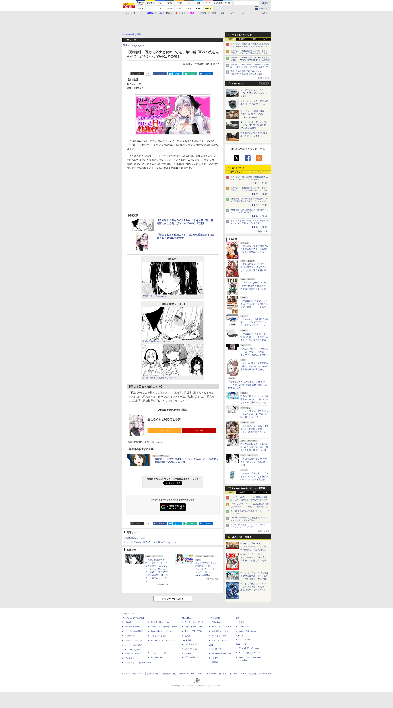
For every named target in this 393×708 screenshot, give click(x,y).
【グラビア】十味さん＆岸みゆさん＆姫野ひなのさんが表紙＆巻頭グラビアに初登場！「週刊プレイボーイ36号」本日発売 (249, 46)
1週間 (253, 39)
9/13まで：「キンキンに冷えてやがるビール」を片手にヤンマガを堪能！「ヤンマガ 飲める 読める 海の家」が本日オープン (254, 578)
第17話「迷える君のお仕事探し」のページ (160, 378)
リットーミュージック (194, 622)
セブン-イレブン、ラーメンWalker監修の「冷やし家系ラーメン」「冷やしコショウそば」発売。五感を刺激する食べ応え (250, 506)
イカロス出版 (214, 618)
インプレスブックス (159, 653)
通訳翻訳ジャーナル (220, 631)
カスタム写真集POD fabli (250, 653)
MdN (211, 645)
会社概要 (222, 674)
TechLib (215, 662)
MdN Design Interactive (221, 653)
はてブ (177, 74)
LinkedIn (208, 74)
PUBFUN (239, 636)
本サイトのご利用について (133, 674)
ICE (237, 618)
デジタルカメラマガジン (135, 653)
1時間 (230, 39)
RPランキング (236, 172)
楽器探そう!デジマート (194, 627)
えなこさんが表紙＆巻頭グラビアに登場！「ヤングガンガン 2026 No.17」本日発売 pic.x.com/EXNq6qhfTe (249, 223)
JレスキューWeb (219, 636)
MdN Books (217, 649)
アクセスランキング (242, 35)
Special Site (238, 83)
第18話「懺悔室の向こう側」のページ (158, 341)
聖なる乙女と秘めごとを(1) (164, 419)
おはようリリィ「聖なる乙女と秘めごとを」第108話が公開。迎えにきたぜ (254, 414)
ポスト (139, 74)
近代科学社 (186, 653)
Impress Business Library (161, 631)
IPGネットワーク (243, 644)
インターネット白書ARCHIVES (138, 663)
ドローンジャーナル (133, 640)
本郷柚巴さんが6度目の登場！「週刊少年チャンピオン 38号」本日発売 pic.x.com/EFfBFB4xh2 (249, 212)
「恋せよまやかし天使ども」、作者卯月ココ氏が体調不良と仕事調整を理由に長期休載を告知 (247, 384)
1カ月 (265, 39)
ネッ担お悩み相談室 (133, 645)
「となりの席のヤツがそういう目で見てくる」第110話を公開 (254, 461)
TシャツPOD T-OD (193, 631)
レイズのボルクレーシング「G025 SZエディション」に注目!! (254, 93)
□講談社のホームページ (137, 538)
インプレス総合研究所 (134, 631)
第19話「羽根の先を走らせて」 (155, 296)
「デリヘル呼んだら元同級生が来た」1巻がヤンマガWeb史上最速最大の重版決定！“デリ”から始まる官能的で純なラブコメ (254, 369)
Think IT (128, 622)
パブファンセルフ (246, 640)
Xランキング (238, 168)
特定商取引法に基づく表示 (260, 674)
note (192, 74)
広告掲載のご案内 (168, 674)
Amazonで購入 (164, 430)
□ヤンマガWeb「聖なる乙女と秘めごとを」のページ (153, 542)
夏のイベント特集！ (242, 537)
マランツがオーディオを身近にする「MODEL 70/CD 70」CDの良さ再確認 (254, 125)
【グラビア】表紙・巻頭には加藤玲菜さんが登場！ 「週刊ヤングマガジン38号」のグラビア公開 (250, 67)
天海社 (241, 622)
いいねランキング (259, 172)
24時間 (242, 39)
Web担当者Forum (132, 627)
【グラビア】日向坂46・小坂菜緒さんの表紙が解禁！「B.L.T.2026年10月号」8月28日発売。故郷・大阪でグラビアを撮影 (254, 432)
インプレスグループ (238, 674)
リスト (148, 74)
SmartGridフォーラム (160, 622)
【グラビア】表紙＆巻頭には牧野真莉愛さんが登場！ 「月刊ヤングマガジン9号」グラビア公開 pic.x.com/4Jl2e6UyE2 (249, 179)
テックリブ (213, 658)
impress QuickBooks (247, 631)
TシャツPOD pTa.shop (249, 648)
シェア (161, 74)
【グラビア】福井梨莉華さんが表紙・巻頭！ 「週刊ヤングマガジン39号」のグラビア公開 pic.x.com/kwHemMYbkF (250, 190)
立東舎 (188, 636)
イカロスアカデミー (220, 640)
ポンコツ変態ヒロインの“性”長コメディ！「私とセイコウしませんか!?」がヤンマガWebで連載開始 (206, 569)
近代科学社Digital (192, 657)
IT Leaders (129, 636)
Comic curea (244, 627)
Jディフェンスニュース (221, 627)
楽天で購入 (199, 430)
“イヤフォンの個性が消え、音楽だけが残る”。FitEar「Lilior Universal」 (253, 114)
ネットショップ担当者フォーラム (165, 627)
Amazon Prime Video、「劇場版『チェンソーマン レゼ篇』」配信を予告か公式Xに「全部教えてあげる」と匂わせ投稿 (249, 520)
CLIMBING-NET (191, 649)
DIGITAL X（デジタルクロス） (163, 640)
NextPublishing (157, 657)
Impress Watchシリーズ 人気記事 (248, 488)
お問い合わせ (152, 674)
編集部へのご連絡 (186, 674)
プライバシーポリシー (206, 674)
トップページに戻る (173, 598)
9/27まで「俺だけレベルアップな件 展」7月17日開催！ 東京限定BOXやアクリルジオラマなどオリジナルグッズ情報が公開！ (254, 589)
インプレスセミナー (159, 636)
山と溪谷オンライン (193, 644)
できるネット (130, 658)
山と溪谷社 (186, 640)
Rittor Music (187, 618)
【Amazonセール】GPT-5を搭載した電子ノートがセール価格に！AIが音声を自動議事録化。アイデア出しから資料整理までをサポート (254, 340)
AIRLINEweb (217, 622)
